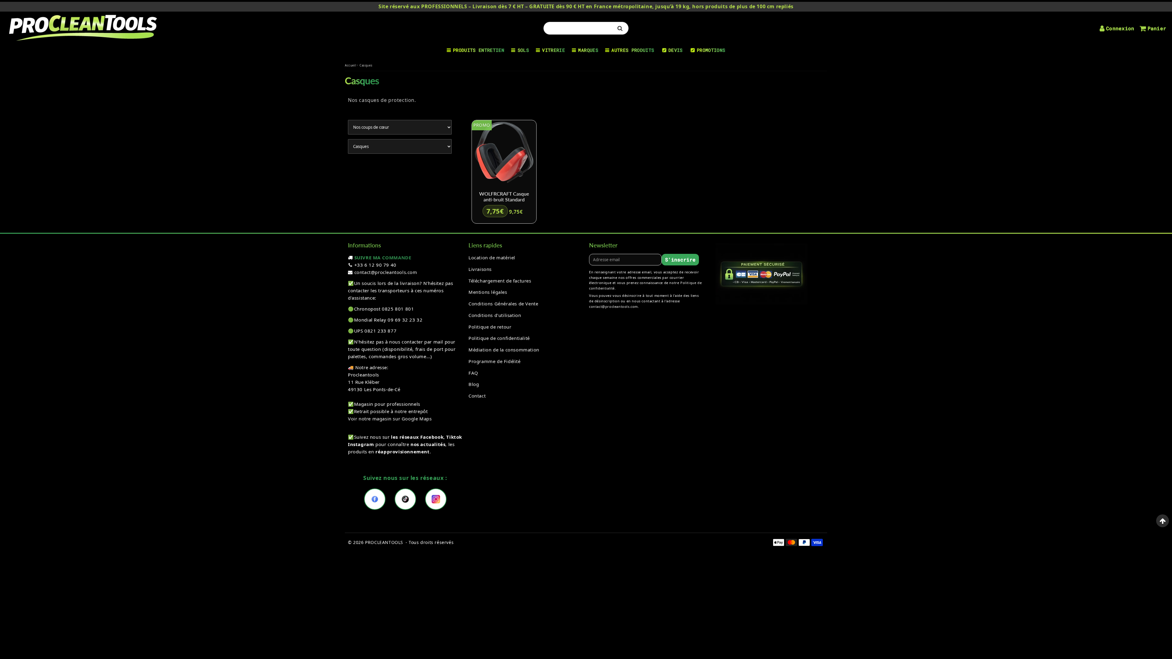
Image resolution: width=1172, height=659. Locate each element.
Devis (675, 50)
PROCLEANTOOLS (384, 542)
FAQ (473, 373)
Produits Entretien (478, 50)
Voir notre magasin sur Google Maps (390, 419)
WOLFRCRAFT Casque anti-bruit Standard (504, 196)
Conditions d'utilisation (494, 315)
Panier (1157, 28)
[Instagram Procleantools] (436, 499)
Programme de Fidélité (494, 361)
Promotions (711, 50)
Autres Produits (632, 50)
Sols (523, 50)
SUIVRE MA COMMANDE (382, 257)
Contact (477, 396)
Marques (588, 50)
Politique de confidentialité (499, 338)
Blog (473, 384)
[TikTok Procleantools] (405, 499)
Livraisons (480, 269)
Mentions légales (487, 292)
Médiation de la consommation (503, 350)
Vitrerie (553, 50)
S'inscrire (680, 259)
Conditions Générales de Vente (503, 304)
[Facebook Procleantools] (374, 499)
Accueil (350, 65)
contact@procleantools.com (385, 272)
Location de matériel (491, 257)
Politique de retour (489, 327)
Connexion (1120, 28)
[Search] (620, 28)
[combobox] (586, 28)
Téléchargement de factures (499, 281)
